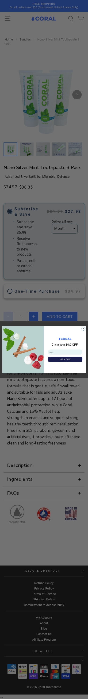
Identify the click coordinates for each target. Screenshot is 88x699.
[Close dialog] (83, 328)
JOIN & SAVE (65, 359)
